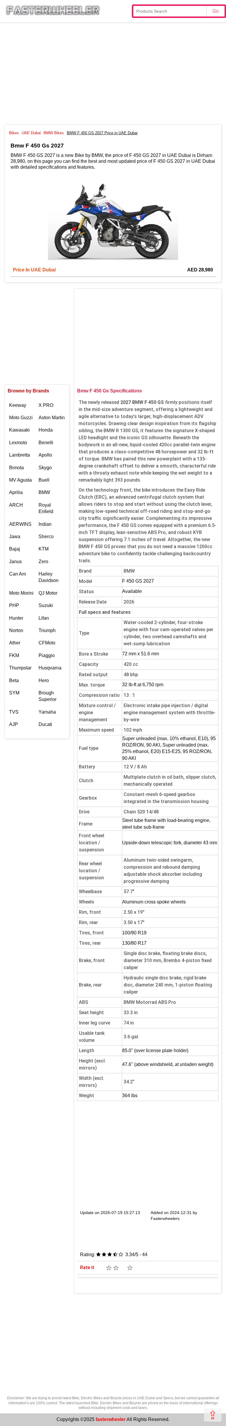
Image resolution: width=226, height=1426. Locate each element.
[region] (113, 72)
